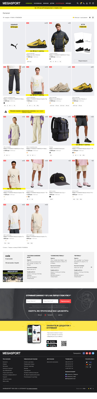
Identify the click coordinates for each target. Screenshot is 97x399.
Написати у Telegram (72, 374)
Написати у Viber (71, 376)
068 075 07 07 (69, 362)
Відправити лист (71, 378)
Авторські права (7, 379)
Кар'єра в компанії (8, 368)
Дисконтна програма (52, 362)
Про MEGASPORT (7, 370)
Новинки (29, 3)
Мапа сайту (6, 381)
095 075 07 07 (69, 364)
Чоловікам (38, 3)
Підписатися (65, 301)
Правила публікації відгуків (31, 372)
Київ (84, 388)
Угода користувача (8, 372)
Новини (5, 364)
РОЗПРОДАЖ (60, 3)
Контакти (5, 362)
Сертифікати (27, 370)
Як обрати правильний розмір (32, 374)
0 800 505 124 (69, 368)
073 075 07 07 (69, 366)
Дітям (52, 3)
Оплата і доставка (29, 362)
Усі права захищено (32, 388)
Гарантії (5, 377)
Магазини (5, 366)
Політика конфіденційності (10, 374)
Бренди (68, 3)
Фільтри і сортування (80, 17)
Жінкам (46, 3)
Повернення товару (29, 364)
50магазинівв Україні (12, 263)
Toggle (91, 388)
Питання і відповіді (29, 366)
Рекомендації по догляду (30, 377)
